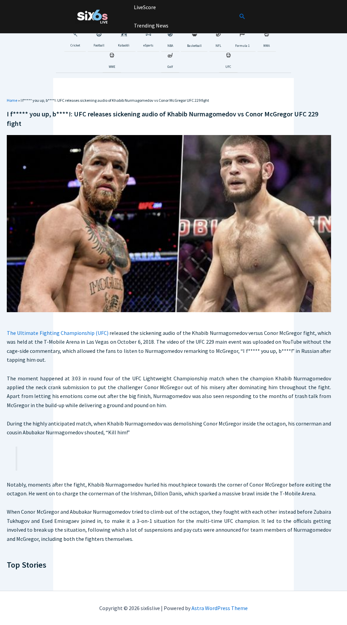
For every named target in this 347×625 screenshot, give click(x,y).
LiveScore (144, 7)
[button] (242, 16)
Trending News (150, 25)
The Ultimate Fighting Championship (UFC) (57, 332)
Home (12, 100)
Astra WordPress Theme (219, 608)
